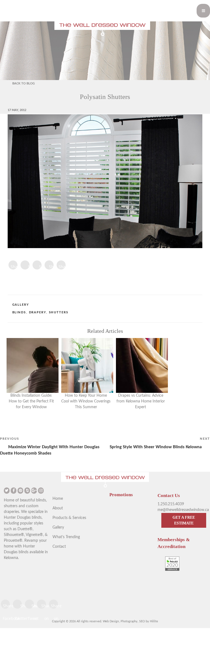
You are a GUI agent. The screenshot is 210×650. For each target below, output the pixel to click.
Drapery (37, 312)
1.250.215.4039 (171, 504)
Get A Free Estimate (184, 520)
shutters (59, 312)
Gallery (20, 304)
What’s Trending (66, 537)
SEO (142, 621)
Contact (59, 547)
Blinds (19, 312)
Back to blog (23, 83)
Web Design (111, 621)
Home (57, 499)
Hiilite (154, 621)
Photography (129, 621)
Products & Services (69, 518)
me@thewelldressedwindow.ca (183, 510)
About (57, 508)
